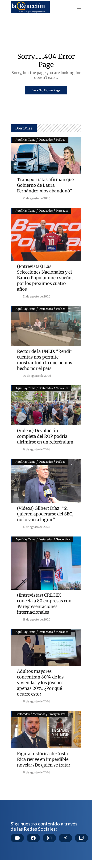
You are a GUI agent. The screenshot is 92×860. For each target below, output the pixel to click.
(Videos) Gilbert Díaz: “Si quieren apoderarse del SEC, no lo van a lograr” (45, 513)
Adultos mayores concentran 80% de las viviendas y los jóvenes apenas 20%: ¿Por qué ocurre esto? (40, 683)
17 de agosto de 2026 (36, 701)
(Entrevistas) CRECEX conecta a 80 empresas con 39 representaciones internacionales (44, 603)
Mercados (62, 210)
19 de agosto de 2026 (36, 449)
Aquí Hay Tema (25, 139)
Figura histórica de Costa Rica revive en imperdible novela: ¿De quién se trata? (44, 759)
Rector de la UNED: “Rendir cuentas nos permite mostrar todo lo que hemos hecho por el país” (44, 360)
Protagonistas (56, 714)
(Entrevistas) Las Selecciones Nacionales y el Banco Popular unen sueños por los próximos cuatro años (45, 278)
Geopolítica (63, 539)
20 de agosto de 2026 (36, 375)
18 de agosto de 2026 (36, 619)
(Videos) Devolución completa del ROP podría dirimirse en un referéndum (45, 436)
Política (60, 139)
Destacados (46, 139)
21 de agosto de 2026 (36, 198)
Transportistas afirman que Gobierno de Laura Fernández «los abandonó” (45, 185)
